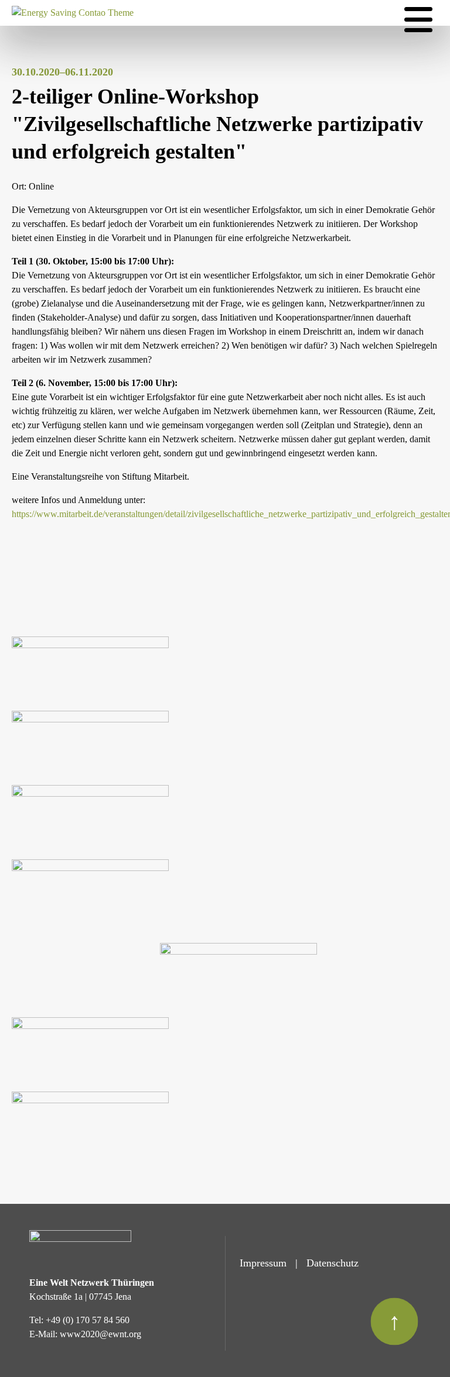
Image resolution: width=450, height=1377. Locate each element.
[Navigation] (418, 20)
